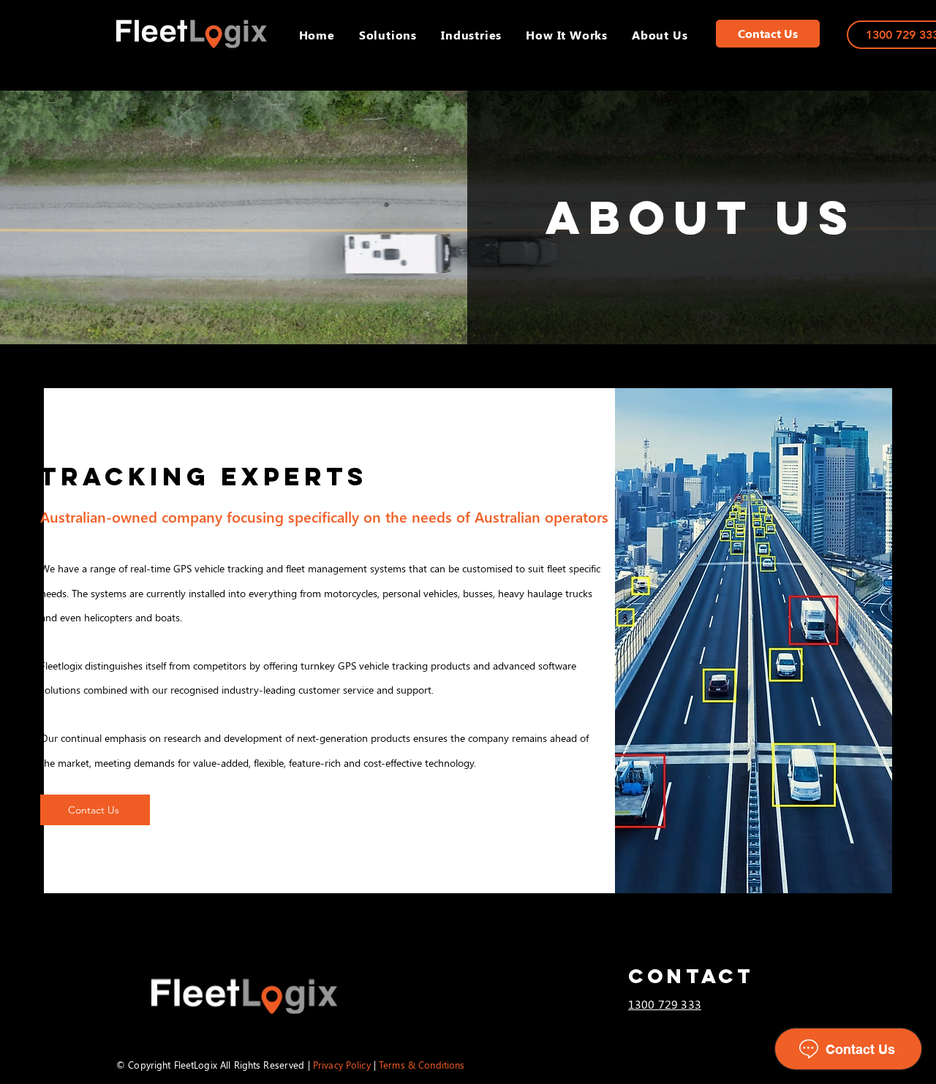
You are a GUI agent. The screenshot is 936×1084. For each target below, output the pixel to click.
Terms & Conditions (421, 1064)
